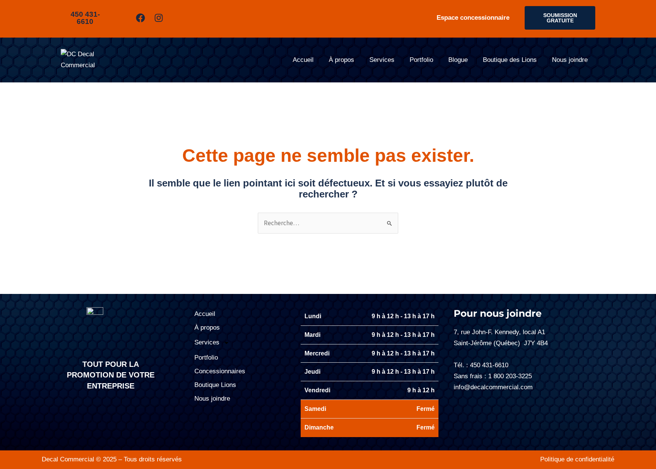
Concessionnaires (219, 371)
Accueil (303, 59)
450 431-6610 (489, 365)
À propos (341, 59)
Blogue (458, 59)
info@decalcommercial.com (493, 387)
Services (381, 59)
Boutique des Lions (510, 59)
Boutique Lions (215, 384)
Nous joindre (570, 59)
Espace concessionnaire (473, 17)
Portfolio (421, 59)
